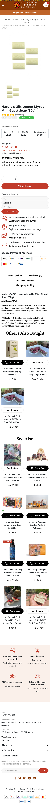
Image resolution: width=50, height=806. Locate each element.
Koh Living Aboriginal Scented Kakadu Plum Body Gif (37, 477)
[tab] (15, 275)
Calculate (11, 211)
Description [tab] (15, 275)
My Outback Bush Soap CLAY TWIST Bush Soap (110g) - (37, 620)
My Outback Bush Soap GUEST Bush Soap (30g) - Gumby (37, 371)
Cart (46, 4)
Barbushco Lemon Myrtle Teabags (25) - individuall (12, 371)
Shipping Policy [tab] (25, 285)
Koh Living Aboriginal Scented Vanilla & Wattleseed (37, 525)
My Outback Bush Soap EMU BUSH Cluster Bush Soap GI (12, 620)
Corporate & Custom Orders (25, 12)
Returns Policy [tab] (25, 280)
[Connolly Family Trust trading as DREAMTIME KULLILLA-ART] (25, 4)
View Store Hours (9, 741)
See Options (37, 362)
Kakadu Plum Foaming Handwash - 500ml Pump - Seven (12, 572)
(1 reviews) (19, 115)
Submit (43, 775)
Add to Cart (27, 186)
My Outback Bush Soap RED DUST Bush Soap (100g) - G (12, 477)
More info (18, 157)
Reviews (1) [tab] (35, 275)
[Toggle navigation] (2, 4)
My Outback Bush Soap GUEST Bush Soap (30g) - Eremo (12, 419)
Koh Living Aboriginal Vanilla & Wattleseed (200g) (37, 572)
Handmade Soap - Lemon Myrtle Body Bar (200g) (12, 525)
